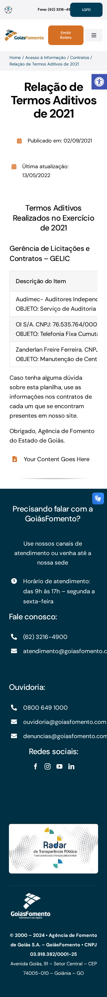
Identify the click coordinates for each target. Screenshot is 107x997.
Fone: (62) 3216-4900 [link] (56, 9)
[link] (99, 81)
